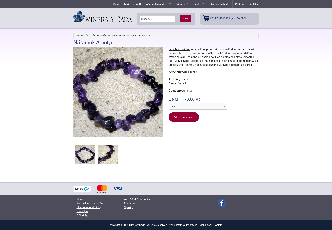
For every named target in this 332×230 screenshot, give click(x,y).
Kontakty (253, 4)
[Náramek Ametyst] (85, 154)
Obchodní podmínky (220, 4)
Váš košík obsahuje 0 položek (228, 18)
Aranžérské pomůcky (157, 4)
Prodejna (239, 4)
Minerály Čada (83, 35)
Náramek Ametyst (141, 35)
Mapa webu (206, 225)
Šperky (197, 4)
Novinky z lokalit (132, 4)
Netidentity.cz (189, 225)
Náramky (107, 35)
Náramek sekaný (122, 35)
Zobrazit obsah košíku (90, 203)
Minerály (180, 4)
